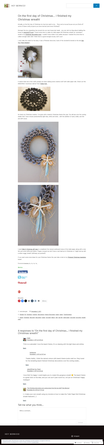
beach (21, 317)
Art (25, 314)
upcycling (78, 317)
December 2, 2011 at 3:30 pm (35, 340)
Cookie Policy (35, 442)
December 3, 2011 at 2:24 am (35, 371)
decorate (32, 317)
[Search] (96, 6)
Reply (24, 348)
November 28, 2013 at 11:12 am (35, 390)
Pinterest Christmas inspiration (77, 257)
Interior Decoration (50, 314)
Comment (80, 422)
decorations (41, 314)
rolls (56, 317)
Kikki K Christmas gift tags (30, 249)
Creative (34, 314)
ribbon (53, 317)
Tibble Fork (43, 83)
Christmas (29, 314)
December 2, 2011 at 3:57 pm (38, 354)
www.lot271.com (28, 32)
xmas (19, 319)
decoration (38, 317)
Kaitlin (28, 338)
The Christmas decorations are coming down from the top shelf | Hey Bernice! (48, 388)
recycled (48, 317)
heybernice (33, 352)
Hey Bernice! (18, 6)
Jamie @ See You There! (34, 369)
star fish (60, 317)
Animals (22, 314)
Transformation (68, 314)
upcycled (72, 317)
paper (57, 314)
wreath (83, 317)
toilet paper (66, 317)
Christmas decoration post (33, 34)
